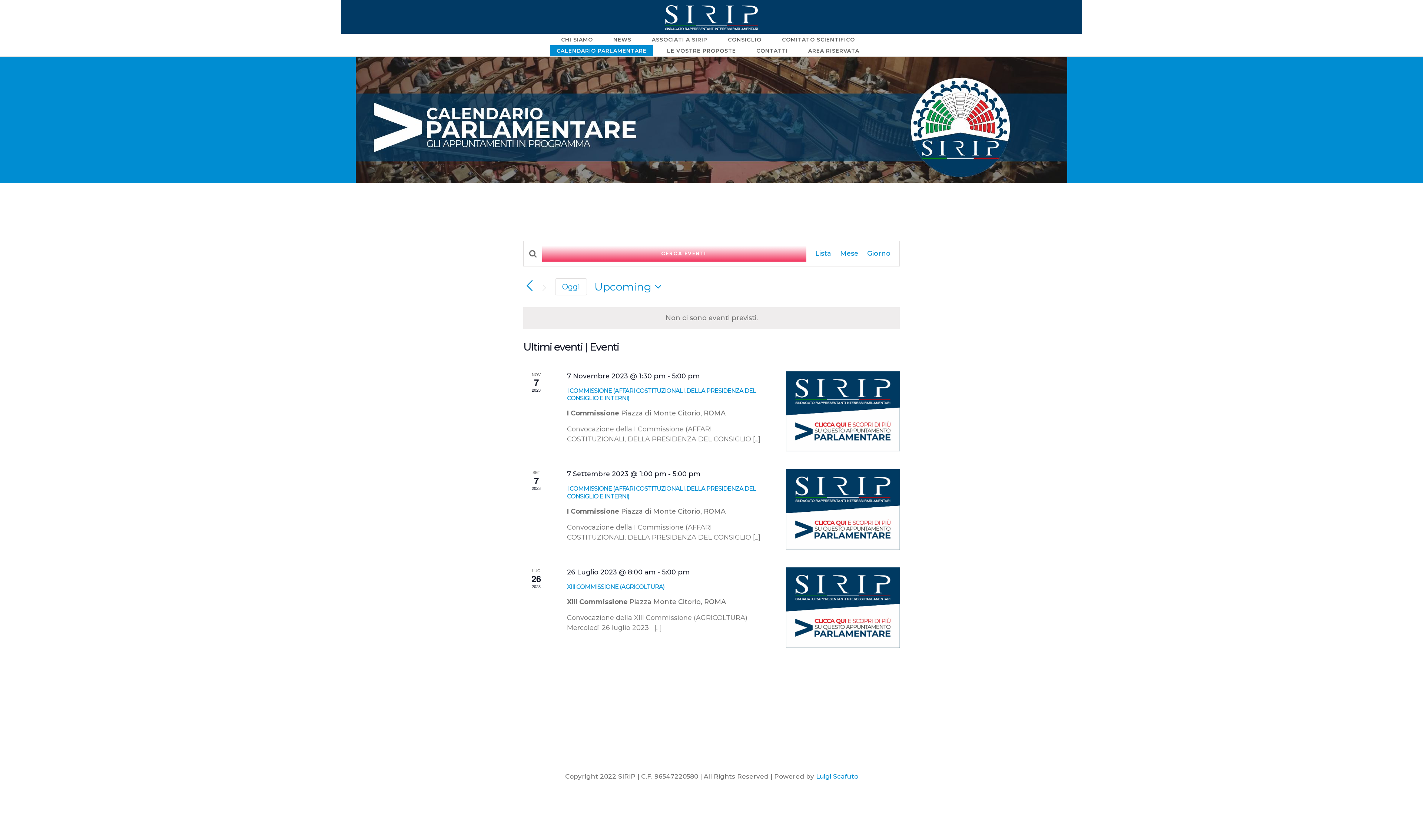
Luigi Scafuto (837, 776)
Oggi (571, 286)
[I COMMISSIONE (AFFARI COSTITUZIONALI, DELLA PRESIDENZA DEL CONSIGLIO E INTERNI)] (843, 411)
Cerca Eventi (683, 253)
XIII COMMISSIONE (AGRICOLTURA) (615, 586)
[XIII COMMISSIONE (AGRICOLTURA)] (843, 607)
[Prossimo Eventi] (544, 288)
